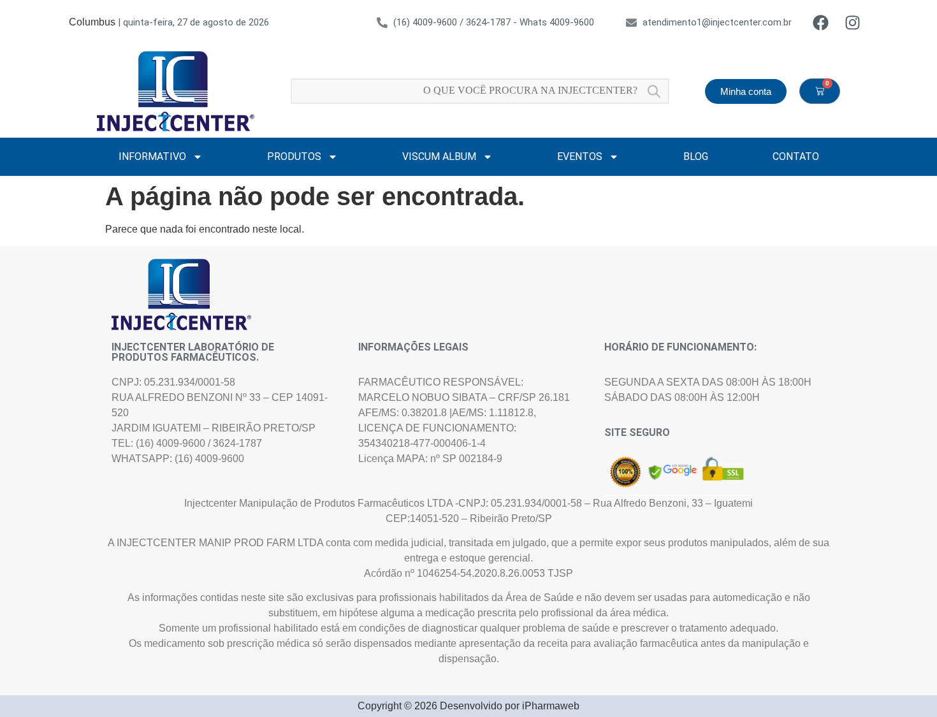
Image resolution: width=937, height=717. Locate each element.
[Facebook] (820, 22)
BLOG (695, 156)
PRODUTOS (294, 156)
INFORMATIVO (152, 156)
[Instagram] (852, 22)
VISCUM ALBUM (439, 156)
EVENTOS (579, 156)
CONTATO (796, 156)
